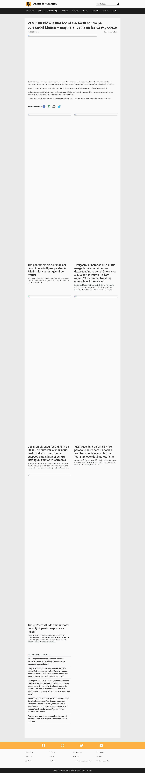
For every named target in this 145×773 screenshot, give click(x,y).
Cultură (85, 11)
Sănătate (75, 11)
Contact (52, 761)
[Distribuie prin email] (53, 106)
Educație (95, 11)
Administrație (53, 11)
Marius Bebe (113, 32)
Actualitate (30, 11)
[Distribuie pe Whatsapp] (49, 106)
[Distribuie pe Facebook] (44, 106)
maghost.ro (89, 770)
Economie (65, 11)
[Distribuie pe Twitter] (59, 106)
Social (114, 11)
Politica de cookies (103, 761)
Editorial (105, 11)
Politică (41, 11)
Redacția (29, 761)
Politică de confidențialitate (82, 761)
